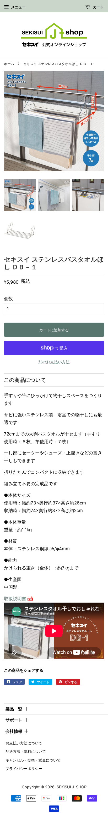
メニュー (18, 7)
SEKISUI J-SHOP (72, 787)
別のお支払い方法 (54, 361)
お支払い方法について (24, 743)
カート (98, 7)
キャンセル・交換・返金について (33, 760)
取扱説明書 (15, 598)
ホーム (9, 64)
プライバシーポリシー (24, 768)
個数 (8, 298)
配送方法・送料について (26, 751)
